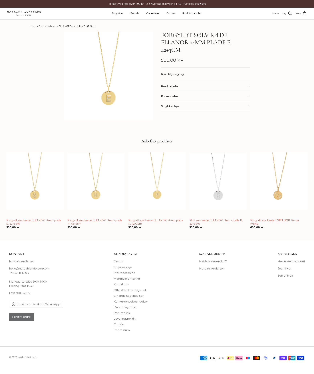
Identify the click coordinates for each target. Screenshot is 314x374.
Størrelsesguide (124, 273)
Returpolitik (122, 313)
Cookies (119, 324)
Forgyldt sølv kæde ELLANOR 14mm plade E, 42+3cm (67, 26)
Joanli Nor (285, 268)
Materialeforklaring (127, 278)
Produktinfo (169, 86)
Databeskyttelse (125, 307)
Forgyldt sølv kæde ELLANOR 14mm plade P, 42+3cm (155, 222)
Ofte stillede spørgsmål (130, 290)
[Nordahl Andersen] (24, 13)
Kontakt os (121, 284)
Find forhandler (191, 13)
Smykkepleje (170, 106)
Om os (170, 13)
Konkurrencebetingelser (131, 301)
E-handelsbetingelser (128, 295)
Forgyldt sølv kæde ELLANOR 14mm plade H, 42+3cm (94, 222)
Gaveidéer (152, 13)
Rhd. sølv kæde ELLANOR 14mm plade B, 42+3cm (216, 222)
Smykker (117, 13)
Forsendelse (169, 96)
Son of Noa (285, 275)
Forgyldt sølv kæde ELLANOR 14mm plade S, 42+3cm (33, 222)
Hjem (32, 26)
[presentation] (2, 181)
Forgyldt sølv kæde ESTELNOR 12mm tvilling (274, 222)
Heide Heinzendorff (212, 261)
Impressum (122, 330)
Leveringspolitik (124, 318)
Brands (134, 13)
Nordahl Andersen (212, 268)
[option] (108, 76)
